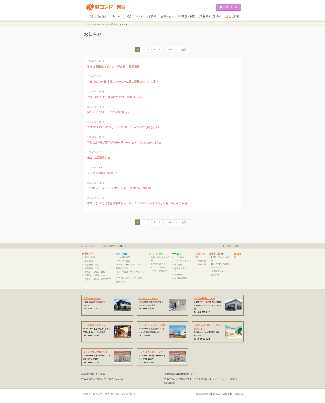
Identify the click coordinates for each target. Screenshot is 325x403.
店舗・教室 (188, 16)
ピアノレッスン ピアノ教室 (129, 278)
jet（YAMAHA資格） (220, 264)
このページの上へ (234, 246)
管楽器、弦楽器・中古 (95, 275)
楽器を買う (101, 16)
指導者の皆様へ (212, 16)
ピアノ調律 (179, 257)
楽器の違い (90, 261)
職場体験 (178, 274)
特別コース (121, 282)
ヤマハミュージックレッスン (129, 264)
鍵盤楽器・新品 (92, 264)
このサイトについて (92, 393)
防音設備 (178, 264)
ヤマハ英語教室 (123, 261)
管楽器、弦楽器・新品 (95, 272)
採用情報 (215, 274)
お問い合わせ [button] (230, 7)
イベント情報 (148, 16)
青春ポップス (122, 268)
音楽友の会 (216, 267)
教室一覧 (202, 264)
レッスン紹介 (124, 16)
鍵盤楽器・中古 (92, 268)
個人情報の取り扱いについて (120, 393)
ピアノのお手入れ (182, 261)
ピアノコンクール (159, 267)
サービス (169, 16)
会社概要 (234, 16)
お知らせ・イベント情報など (106, 24)
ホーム (88, 24)
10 (170, 49)
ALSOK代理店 (180, 278)
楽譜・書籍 (90, 257)
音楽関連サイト (218, 271)
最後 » (184, 49)
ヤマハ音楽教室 (123, 257)
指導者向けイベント (160, 264)
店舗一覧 (202, 261)
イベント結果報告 (159, 271)
